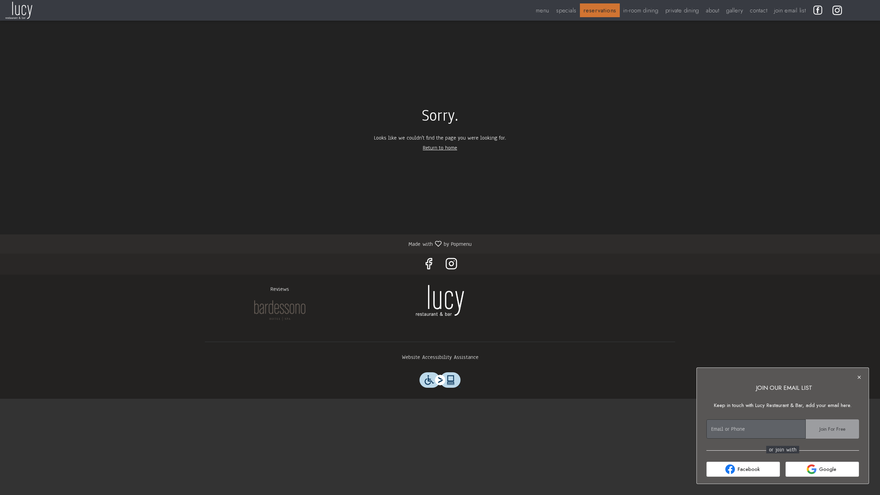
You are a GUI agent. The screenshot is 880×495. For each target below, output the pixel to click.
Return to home (440, 147)
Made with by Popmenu (238, 243)
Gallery (734, 10)
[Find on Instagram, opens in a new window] (451, 266)
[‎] (819, 10)
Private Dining (683, 10)
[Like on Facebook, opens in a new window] (428, 266)
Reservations (599, 10)
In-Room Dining (641, 10)
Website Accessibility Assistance (440, 357)
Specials (566, 10)
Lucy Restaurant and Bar (440, 300)
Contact (758, 10)
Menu (542, 10)
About (712, 10)
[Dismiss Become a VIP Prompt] (859, 377)
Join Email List (790, 10)
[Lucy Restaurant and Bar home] (36, 10)
